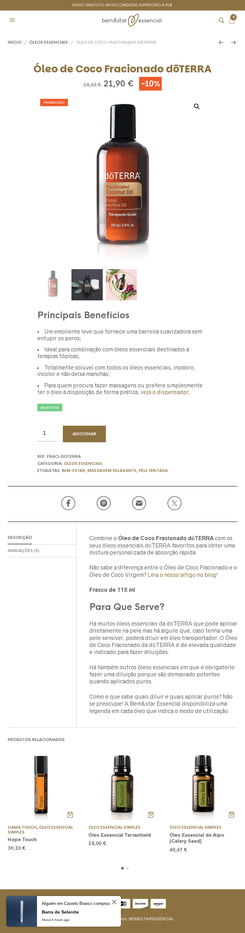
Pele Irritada (153, 470)
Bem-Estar (73, 470)
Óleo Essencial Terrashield (119, 835)
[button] (13, 20)
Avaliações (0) (23, 550)
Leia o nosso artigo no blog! (183, 575)
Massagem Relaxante (112, 470)
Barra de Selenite (60, 912)
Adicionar (84, 434)
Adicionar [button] (70, 814)
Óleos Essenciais (48, 42)
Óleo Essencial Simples (40, 829)
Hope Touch (22, 839)
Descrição (20, 537)
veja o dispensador (165, 392)
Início (14, 42)
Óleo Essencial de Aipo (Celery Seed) (196, 838)
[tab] (42, 538)
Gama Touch (22, 827)
